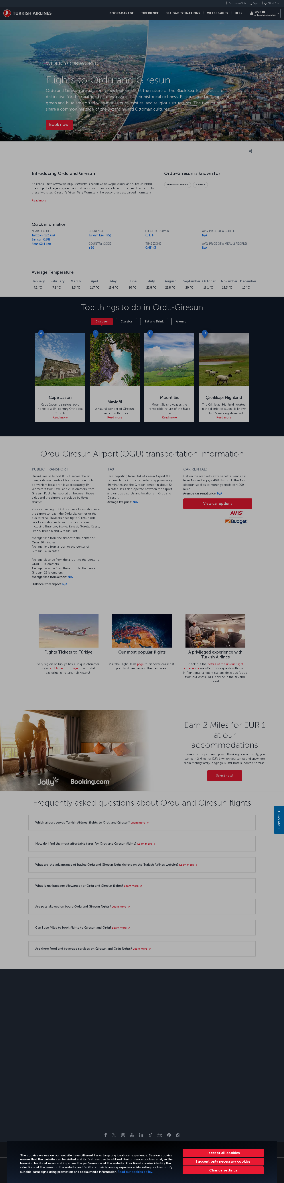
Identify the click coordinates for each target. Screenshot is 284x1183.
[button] (223, 1170)
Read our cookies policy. (135, 1172)
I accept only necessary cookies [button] (223, 1161)
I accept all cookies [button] (223, 1153)
